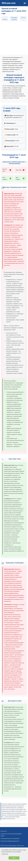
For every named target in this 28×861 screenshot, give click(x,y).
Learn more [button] (5, 854)
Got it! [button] (14, 858)
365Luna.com (9, 3)
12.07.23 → (23, 18)
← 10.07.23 (4, 18)
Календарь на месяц (14, 18)
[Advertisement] (14, 38)
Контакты (4, 831)
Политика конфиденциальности (10, 841)
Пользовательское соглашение (10, 838)
